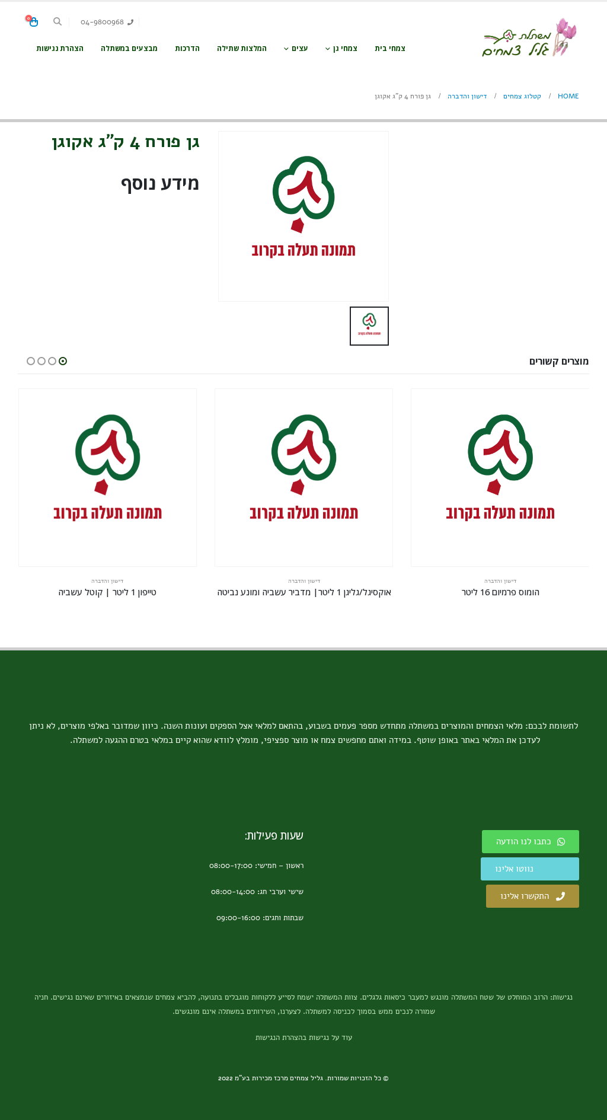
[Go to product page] (500, 477)
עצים (300, 48)
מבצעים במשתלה (129, 48)
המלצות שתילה (242, 48)
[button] (58, 22)
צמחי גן (345, 48)
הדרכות (187, 48)
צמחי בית (390, 48)
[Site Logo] (528, 37)
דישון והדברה (500, 581)
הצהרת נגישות (60, 48)
